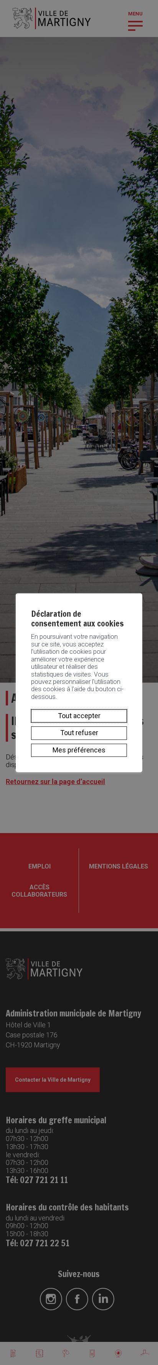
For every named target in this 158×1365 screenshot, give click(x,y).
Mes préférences (79, 750)
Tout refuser (79, 733)
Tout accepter (79, 716)
